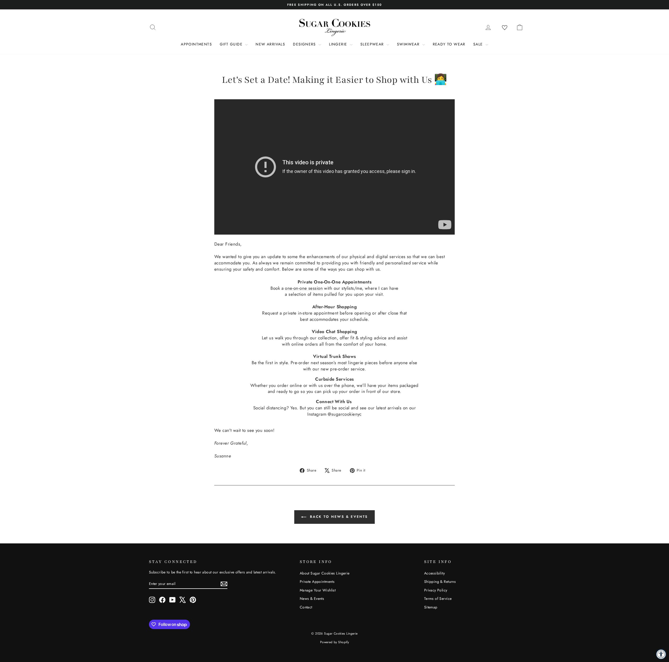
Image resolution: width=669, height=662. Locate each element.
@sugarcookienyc (344, 414)
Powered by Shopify (334, 642)
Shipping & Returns (440, 581)
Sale (478, 44)
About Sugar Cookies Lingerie (325, 573)
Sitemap (430, 607)
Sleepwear (372, 44)
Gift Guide (232, 44)
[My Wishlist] (504, 28)
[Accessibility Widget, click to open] (661, 654)
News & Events (312, 598)
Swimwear (409, 44)
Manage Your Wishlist (318, 590)
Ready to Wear (449, 44)
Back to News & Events (338, 516)
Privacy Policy (435, 590)
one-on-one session (304, 288)
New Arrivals (270, 44)
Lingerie (339, 44)
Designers (305, 44)
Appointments (196, 44)
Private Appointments (317, 581)
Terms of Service (438, 598)
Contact (306, 607)
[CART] (519, 27)
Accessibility (434, 573)
